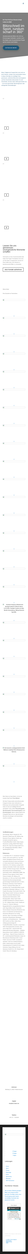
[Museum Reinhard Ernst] (14, 326)
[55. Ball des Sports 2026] (14, 612)
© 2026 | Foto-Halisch (11, 1239)
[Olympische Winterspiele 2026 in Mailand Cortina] (14, 361)
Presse (7, 1170)
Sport (7, 1168)
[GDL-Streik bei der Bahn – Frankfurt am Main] (14, 379)
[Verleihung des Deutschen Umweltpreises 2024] (14, 343)
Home (7, 1166)
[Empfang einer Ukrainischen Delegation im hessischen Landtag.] (14, 756)
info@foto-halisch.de (14, 1103)
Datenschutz (9, 1241)
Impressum (8, 1240)
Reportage (8, 1172)
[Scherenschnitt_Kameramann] (14, 415)
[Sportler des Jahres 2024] (14, 773)
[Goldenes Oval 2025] (14, 487)
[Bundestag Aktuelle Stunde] (14, 397)
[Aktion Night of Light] (14, 469)
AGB (7, 1242)
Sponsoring (9, 1176)
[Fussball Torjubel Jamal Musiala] (14, 576)
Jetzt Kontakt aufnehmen (13, 269)
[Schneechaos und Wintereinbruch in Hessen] (14, 451)
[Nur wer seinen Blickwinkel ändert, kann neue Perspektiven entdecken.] (14, 630)
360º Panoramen (10, 1180)
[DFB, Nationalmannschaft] (14, 308)
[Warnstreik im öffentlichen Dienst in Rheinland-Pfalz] (14, 684)
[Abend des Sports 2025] (14, 433)
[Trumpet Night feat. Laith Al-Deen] (14, 594)
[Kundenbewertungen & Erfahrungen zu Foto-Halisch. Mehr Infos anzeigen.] (14, 1219)
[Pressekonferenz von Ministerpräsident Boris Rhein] (14, 738)
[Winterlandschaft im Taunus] (14, 666)
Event (7, 1174)
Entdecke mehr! (11, 48)
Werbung (8, 1178)
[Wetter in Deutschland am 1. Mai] (14, 541)
